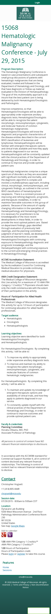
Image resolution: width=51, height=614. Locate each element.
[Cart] (43, 4)
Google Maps (18, 525)
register (21, 553)
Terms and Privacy (21, 584)
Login (37, 3)
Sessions (7, 570)
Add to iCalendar (16, 535)
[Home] (25, 12)
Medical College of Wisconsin (25, 582)
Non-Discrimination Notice (36, 586)
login (11, 553)
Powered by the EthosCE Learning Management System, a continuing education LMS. (39, 610)
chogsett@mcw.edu (11, 493)
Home (6, 567)
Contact (8, 478)
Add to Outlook (23, 535)
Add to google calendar (4, 535)
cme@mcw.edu (25, 577)
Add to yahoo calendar (10, 535)
